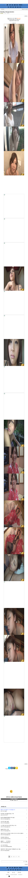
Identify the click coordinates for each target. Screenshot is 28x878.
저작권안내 (20, 874)
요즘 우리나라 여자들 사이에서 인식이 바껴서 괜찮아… (12, 833)
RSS (26, 864)
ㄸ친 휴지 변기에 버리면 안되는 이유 (8, 825)
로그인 (2, 9)
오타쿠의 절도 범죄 (5, 821)
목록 (26, 16)
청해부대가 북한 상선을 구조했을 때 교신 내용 (10, 849)
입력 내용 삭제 (24, 861)
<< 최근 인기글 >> (14, 799)
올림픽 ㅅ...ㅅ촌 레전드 (6, 841)
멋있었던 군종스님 (5, 837)
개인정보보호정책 (13, 874)
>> (18, 856)
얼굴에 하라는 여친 (5, 829)
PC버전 (19, 872)
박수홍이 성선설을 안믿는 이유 (7, 813)
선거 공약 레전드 (4, 845)
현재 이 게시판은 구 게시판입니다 (8, 809)
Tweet (6, 768)
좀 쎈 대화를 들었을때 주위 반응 (7, 817)
